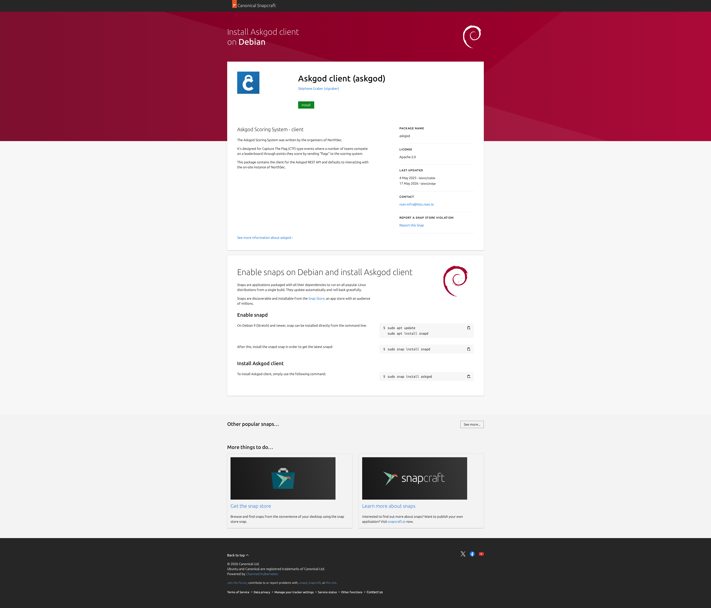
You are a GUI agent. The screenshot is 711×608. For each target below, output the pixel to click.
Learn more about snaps (388, 506)
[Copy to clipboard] (468, 328)
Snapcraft (314, 582)
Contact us (375, 592)
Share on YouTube (481, 553)
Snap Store (316, 298)
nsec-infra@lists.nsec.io (416, 204)
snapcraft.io (396, 521)
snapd (303, 582)
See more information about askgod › (265, 237)
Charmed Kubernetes (262, 574)
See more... (472, 424)
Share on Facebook (472, 553)
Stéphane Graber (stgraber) (318, 88)
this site (331, 582)
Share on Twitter (463, 553)
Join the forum (237, 582)
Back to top (236, 555)
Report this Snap (411, 225)
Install (306, 105)
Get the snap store (251, 506)
